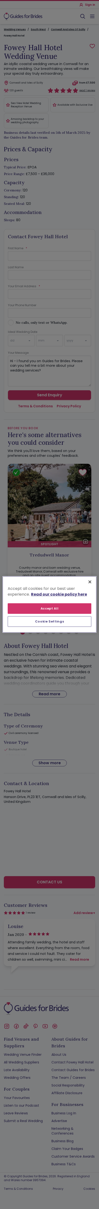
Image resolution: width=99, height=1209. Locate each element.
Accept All (50, 608)
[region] (49, 604)
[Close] (90, 582)
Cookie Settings (49, 621)
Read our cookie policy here (59, 594)
